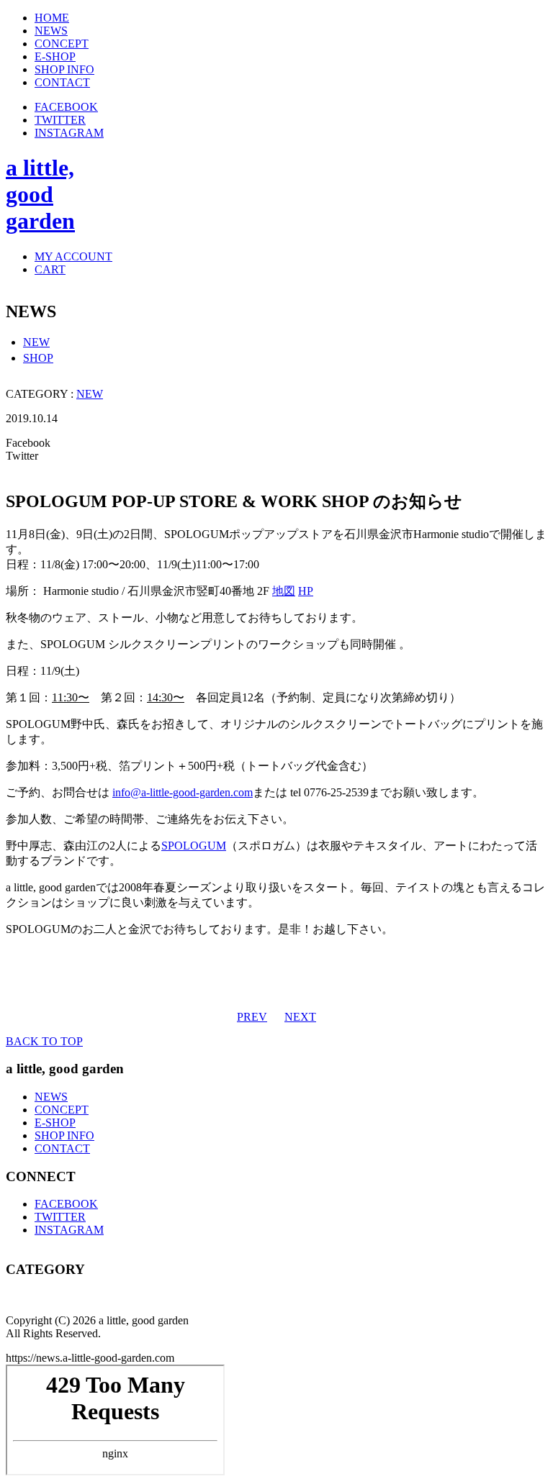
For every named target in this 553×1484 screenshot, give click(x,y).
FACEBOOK (66, 107)
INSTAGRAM (69, 133)
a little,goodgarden (40, 194)
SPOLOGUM (193, 845)
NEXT (300, 1017)
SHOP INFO (64, 1135)
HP (305, 591)
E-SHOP (55, 1122)
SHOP (38, 358)
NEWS (51, 1097)
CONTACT (62, 1148)
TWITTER (60, 120)
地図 (283, 591)
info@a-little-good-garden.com (182, 792)
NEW (36, 342)
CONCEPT (62, 1109)
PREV (252, 1017)
